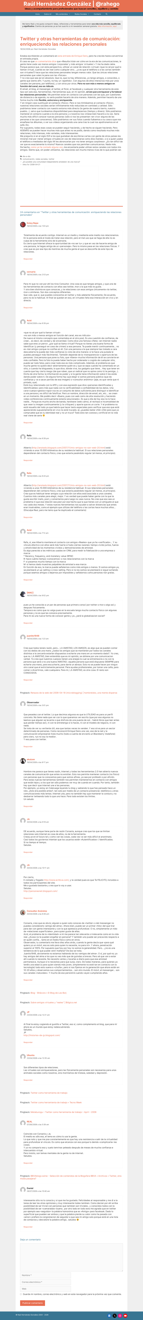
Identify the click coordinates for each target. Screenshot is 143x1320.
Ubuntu (31, 1055)
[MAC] (30, 592)
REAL (29, 1121)
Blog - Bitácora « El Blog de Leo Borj (48, 993)
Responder (28, 259)
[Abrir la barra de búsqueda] (106, 14)
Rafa (29, 473)
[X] (115, 1316)
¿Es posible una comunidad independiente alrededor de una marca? (51, 162)
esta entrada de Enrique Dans (73, 56)
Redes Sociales (81, 14)
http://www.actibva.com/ (56, 880)
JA (28, 819)
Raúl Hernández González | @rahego (72, 3)
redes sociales (42, 159)
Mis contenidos (62, 14)
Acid (29, 320)
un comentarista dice (45, 61)
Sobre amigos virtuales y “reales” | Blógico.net (54, 1002)
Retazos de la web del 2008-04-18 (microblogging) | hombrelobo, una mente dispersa (74, 693)
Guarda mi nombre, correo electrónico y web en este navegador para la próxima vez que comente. (72, 1294)
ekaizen (31, 759)
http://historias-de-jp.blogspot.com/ (42, 1035)
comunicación (28, 159)
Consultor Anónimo (37, 911)
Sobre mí (47, 14)
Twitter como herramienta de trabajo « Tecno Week (56, 1102)
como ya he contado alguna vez (47, 147)
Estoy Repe (32, 223)
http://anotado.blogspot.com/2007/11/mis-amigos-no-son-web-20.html (68, 447)
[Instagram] (120, 1316)
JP (28, 1012)
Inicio (37, 14)
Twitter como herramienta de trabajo (49, 1093)
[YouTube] (125, 1316)
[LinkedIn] (109, 1316)
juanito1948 (33, 636)
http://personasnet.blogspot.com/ (41, 891)
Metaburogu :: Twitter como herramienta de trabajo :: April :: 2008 (63, 1112)
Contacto (97, 14)
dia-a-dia (26, 156)
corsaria (31, 272)
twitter (51, 159)
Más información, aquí (107, 26)
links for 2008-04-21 (31, 164)
